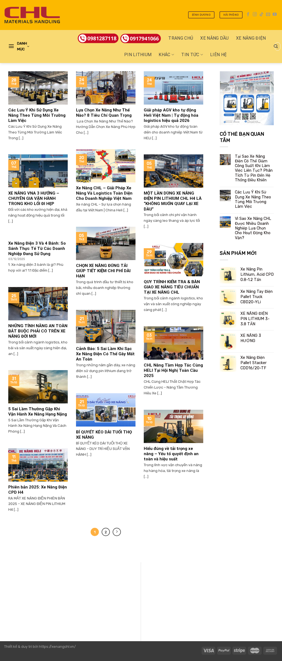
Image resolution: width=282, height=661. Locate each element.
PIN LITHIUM (138, 54)
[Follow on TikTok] (261, 14)
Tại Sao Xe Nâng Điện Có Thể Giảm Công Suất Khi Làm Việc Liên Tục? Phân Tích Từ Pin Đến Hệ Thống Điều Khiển (254, 168)
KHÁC (164, 54)
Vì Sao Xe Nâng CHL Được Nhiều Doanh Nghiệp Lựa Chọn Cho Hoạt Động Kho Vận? (253, 228)
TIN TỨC (190, 54)
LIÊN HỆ (218, 54)
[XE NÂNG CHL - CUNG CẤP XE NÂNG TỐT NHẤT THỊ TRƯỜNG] (32, 15)
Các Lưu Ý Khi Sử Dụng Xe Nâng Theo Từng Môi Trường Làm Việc (253, 199)
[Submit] (276, 46)
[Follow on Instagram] (255, 14)
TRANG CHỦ (180, 38)
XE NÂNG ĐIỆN (251, 38)
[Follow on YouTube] (275, 14)
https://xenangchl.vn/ (57, 646)
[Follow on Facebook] (248, 14)
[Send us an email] (268, 14)
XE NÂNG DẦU (214, 38)
